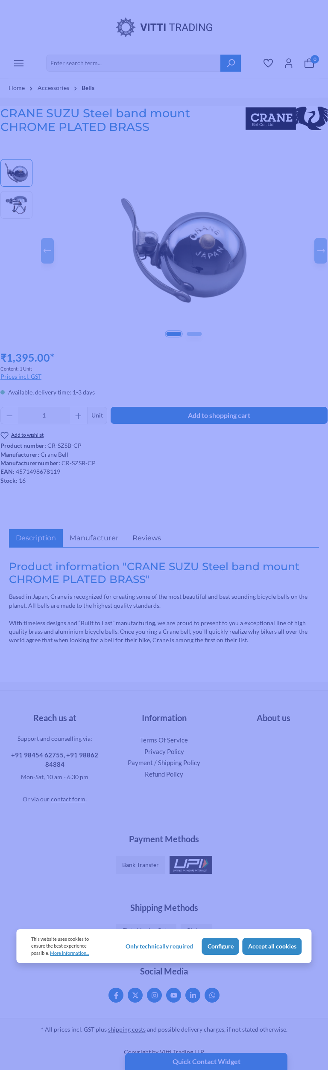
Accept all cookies (272, 946)
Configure (221, 946)
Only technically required (159, 946)
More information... (69, 953)
